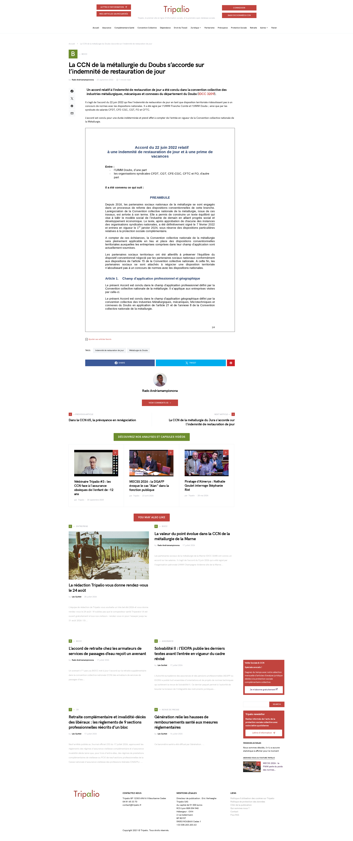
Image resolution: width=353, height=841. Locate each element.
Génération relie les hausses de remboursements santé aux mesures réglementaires (186, 722)
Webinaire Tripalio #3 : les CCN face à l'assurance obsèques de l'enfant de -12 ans (93, 488)
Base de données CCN (239, 15)
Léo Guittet (76, 597)
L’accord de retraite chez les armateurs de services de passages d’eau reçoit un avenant (107, 651)
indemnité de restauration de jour (109, 350)
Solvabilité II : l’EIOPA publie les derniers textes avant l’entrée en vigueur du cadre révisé (189, 653)
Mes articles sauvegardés (113, 14)
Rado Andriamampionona (83, 80)
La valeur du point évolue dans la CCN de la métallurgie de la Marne (192, 536)
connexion (239, 8)
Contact (234, 811)
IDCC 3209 (206, 94)
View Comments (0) (159, 403)
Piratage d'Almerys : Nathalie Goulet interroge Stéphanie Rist (205, 486)
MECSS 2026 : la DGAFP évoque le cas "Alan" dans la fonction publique (149, 486)
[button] (98, 339)
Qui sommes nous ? (239, 808)
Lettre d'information (112, 7)
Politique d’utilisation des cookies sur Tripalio (252, 798)
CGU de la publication (241, 805)
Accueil (72, 44)
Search (277, 704)
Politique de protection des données (247, 801)
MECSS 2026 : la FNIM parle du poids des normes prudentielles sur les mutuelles (273, 767)
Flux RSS (234, 815)
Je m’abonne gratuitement (263, 689)
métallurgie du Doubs (138, 350)
